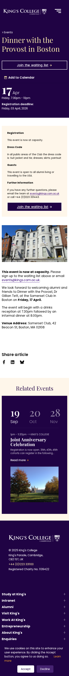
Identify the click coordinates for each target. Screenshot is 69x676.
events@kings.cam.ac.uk (21, 280)
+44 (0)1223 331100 (21, 564)
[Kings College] (25, 11)
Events (8, 32)
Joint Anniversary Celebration (34, 447)
